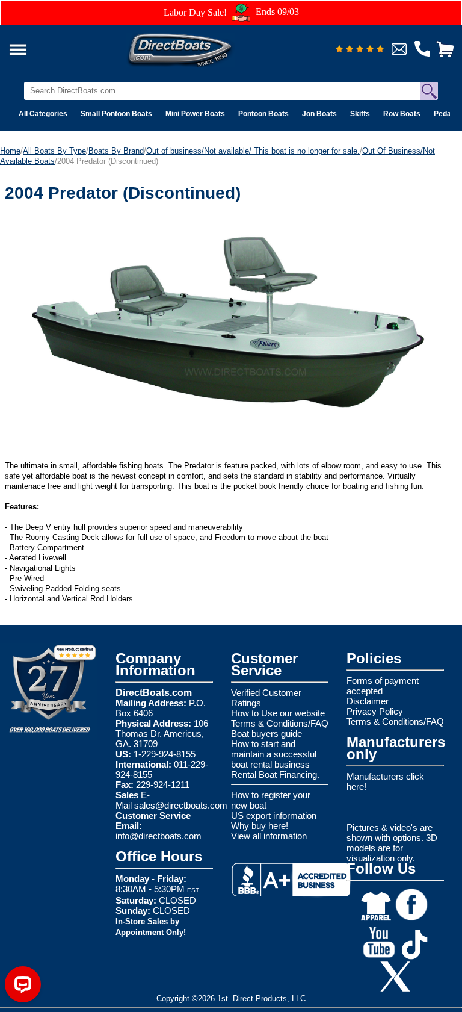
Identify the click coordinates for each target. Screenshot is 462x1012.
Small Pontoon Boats (116, 114)
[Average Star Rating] (360, 49)
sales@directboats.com (180, 805)
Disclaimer (367, 701)
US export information (273, 815)
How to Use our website (278, 713)
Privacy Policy (374, 711)
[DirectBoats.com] (195, 46)
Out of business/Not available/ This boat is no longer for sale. (253, 150)
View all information (269, 836)
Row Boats (401, 114)
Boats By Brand (116, 150)
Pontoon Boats (263, 114)
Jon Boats (319, 114)
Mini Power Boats (195, 114)
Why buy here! (259, 826)
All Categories (43, 114)
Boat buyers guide (266, 733)
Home (10, 150)
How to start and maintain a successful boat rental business (273, 754)
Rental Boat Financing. (275, 774)
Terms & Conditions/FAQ (279, 723)
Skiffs (360, 114)
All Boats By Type (54, 150)
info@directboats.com (159, 836)
